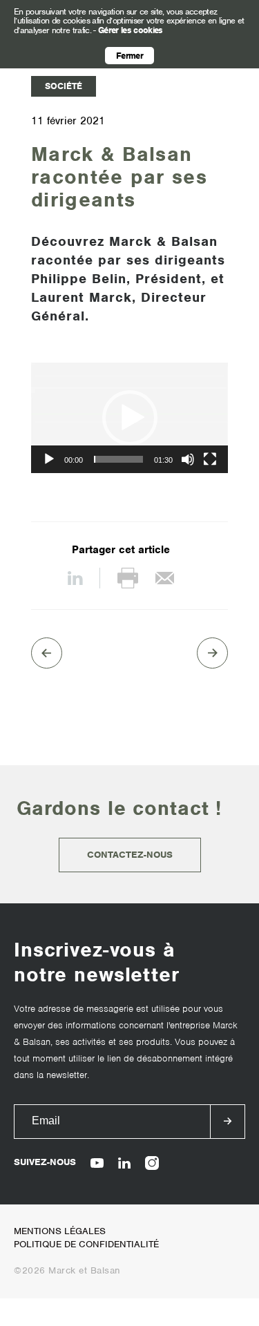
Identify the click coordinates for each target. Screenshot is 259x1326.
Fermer (129, 55)
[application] (129, 418)
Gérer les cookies (130, 30)
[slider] (118, 459)
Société (63, 86)
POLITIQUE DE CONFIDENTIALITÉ (86, 1244)
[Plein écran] (210, 459)
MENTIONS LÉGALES (60, 1231)
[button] (129, 417)
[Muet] (188, 459)
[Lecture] (49, 459)
